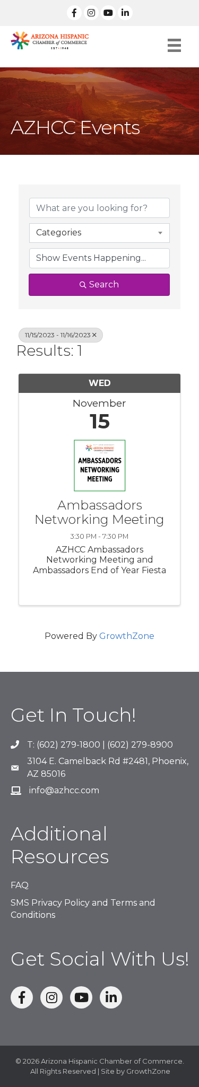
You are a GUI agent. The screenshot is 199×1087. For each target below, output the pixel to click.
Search (104, 284)
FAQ (20, 885)
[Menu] (174, 45)
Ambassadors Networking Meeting (99, 512)
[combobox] (99, 232)
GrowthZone (126, 636)
